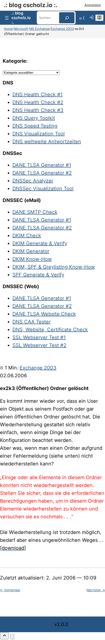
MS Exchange (39, 29)
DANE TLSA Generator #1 (41, 165)
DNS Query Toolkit (33, 118)
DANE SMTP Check (34, 212)
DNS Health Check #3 (37, 110)
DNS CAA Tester (31, 322)
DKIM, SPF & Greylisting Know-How (53, 267)
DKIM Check (26, 235)
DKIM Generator (30, 251)
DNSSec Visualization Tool (43, 188)
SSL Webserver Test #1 (39, 337)
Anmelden (92, 5)
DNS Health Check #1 (37, 94)
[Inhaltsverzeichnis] (99, 17)
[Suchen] (66, 17)
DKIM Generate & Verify (39, 243)
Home (8, 29)
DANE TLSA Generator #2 (42, 173)
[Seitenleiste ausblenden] (12, 636)
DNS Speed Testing (34, 126)
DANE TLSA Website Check (44, 314)
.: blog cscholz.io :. (30, 5)
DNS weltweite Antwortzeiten (46, 141)
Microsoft (21, 29)
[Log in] (91, 18)
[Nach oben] (4, 635)
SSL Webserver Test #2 (39, 345)
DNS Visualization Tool (38, 134)
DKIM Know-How (32, 259)
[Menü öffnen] (7, 18)
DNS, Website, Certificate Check (50, 329)
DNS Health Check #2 (37, 102)
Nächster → (95, 590)
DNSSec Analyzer (32, 181)
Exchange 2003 (62, 29)
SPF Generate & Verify (38, 275)
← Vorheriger (10, 590)
